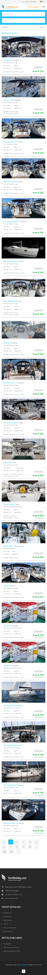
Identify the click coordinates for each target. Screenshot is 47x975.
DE (43, 2)
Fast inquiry (35, 7)
